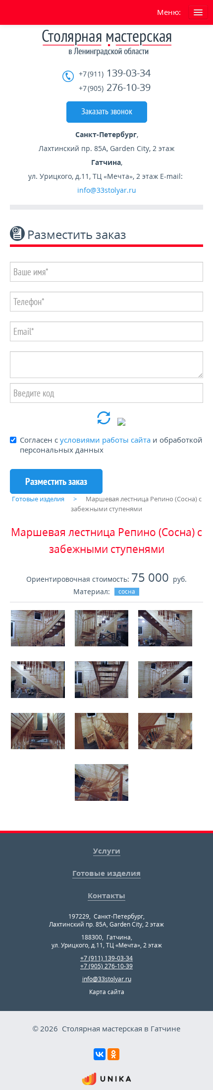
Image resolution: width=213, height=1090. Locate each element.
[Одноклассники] (113, 1054)
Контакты (106, 895)
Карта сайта (106, 992)
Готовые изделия (106, 873)
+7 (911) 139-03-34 (106, 958)
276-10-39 (115, 87)
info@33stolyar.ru (106, 190)
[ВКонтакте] (100, 1054)
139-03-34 (115, 73)
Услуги (106, 851)
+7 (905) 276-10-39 (106, 966)
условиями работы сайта (105, 440)
